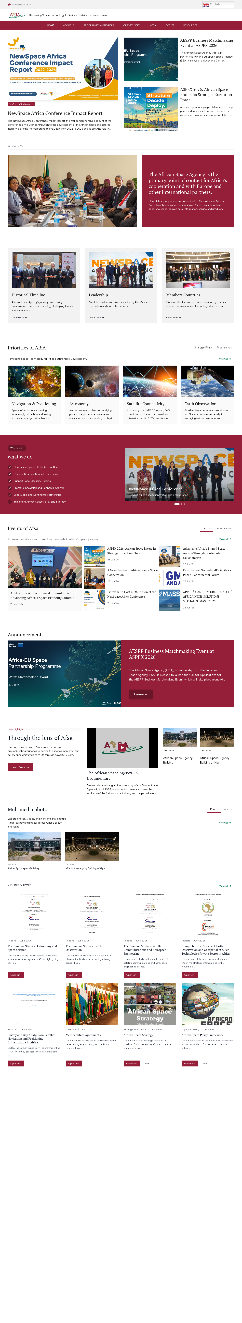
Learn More (18, 767)
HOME (50, 25)
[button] (63, 84)
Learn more (141, 694)
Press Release (224, 528)
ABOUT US (68, 25)
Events (206, 528)
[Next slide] (229, 474)
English (214, 4)
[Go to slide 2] (181, 504)
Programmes (224, 347)
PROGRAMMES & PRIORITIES (99, 25)
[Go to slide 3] (184, 504)
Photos (214, 809)
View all (223, 358)
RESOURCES (190, 25)
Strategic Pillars (203, 347)
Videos (228, 809)
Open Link (15, 974)
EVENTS (170, 25)
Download (131, 1063)
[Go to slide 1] (177, 504)
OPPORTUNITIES (132, 25)
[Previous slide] (131, 474)
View (146, 1063)
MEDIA (153, 25)
